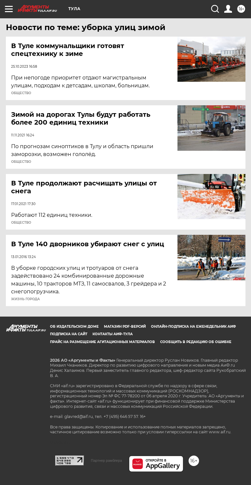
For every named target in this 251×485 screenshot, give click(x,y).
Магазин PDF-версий (125, 326)
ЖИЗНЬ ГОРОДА (25, 299)
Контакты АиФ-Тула (112, 334)
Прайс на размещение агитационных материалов (102, 342)
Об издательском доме (74, 326)
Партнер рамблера (106, 460)
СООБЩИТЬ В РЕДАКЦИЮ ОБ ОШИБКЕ (195, 342)
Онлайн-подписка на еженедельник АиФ (193, 326)
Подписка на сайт (68, 334)
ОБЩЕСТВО (21, 93)
